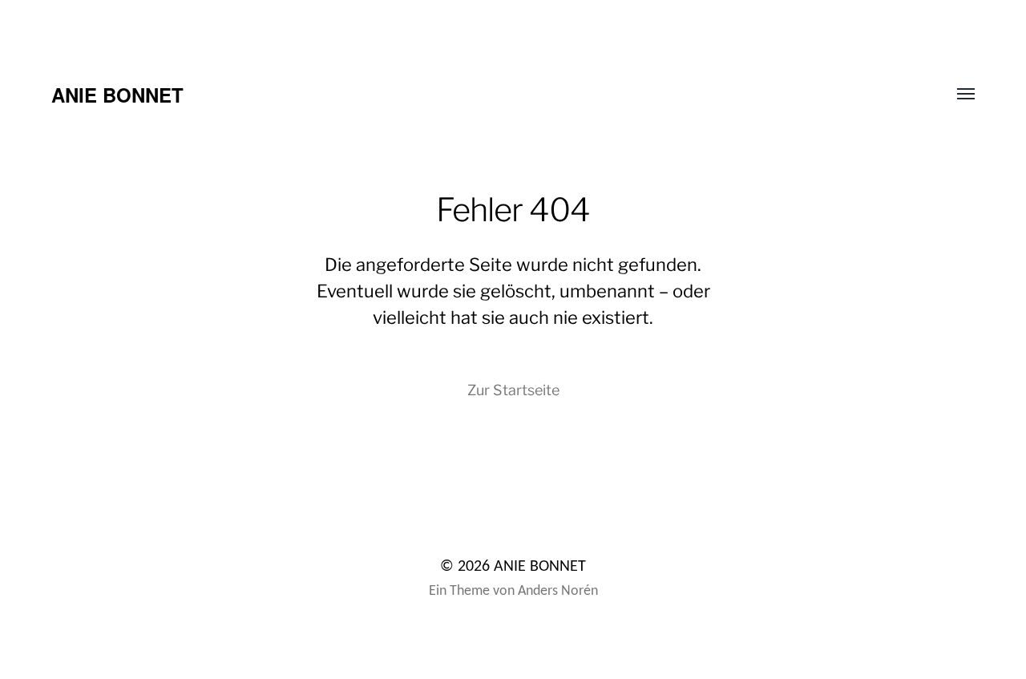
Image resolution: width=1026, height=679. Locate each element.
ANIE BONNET (117, 94)
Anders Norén (558, 591)
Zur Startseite (513, 390)
